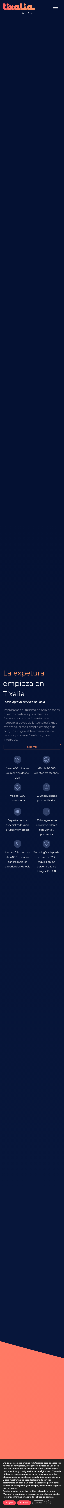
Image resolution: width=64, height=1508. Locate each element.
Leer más (32, 746)
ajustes (56, 1494)
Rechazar (24, 1503)
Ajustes (38, 1503)
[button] (55, 9)
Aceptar (9, 1503)
